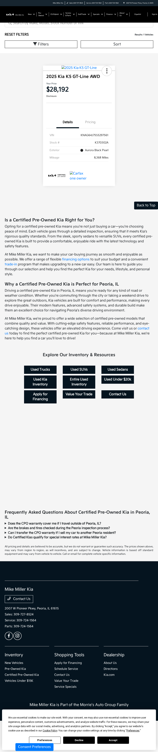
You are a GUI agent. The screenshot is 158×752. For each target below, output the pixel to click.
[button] (107, 71)
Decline (79, 740)
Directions (111, 669)
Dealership (114, 655)
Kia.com (109, 675)
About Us (110, 663)
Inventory (14, 655)
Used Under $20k (117, 379)
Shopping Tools (69, 655)
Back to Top (146, 205)
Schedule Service (66, 669)
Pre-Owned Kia (15, 669)
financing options (75, 259)
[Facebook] (9, 636)
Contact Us (117, 394)
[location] (123, 3)
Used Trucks (40, 370)
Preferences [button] (133, 730)
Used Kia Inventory (40, 382)
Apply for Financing (40, 396)
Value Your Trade (79, 394)
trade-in (11, 264)
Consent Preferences (34, 747)
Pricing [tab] (90, 122)
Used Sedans (118, 370)
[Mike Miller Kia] (16, 14)
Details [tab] (68, 122)
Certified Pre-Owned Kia (22, 675)
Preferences (44, 740)
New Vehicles (14, 663)
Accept (113, 740)
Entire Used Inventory (79, 382)
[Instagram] (17, 636)
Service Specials (65, 686)
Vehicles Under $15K (19, 681)
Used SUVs (79, 370)
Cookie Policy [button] (50, 730)
